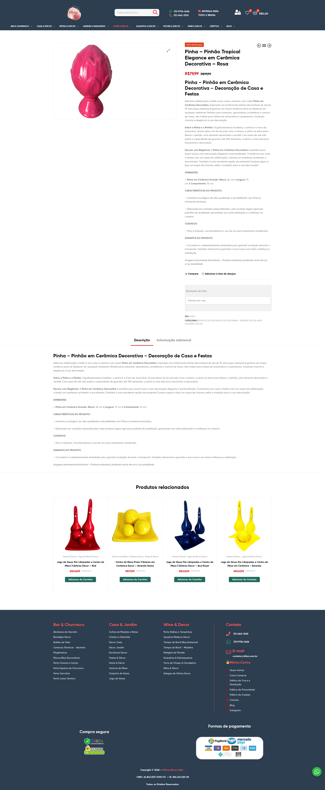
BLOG (229, 26)
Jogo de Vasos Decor (88, 556)
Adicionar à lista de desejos (220, 273)
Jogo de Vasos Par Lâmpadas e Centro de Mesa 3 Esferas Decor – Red (80, 563)
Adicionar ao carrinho (80, 579)
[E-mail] (228, 652)
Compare (193, 273)
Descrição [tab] (142, 340)
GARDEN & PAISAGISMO (94, 26)
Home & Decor (222, 320)
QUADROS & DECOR (145, 26)
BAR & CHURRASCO (20, 26)
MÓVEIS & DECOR (171, 26)
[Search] (155, 12)
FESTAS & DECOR (67, 26)
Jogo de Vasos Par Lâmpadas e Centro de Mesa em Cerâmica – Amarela (244, 563)
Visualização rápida (88, 527)
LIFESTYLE (214, 26)
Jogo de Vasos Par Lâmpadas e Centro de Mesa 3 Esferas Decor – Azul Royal (189, 563)
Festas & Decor (206, 320)
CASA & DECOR (44, 26)
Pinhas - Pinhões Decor (243, 320)
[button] (168, 50)
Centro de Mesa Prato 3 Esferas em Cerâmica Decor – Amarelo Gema (135, 563)
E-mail (238, 650)
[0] (247, 12)
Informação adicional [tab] (174, 340)
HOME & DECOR (120, 26)
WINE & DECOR (195, 26)
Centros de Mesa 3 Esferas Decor (128, 556)
